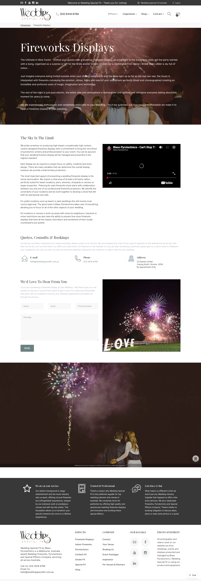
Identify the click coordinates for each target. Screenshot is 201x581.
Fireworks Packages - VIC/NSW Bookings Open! (97, 2)
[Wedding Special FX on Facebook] (25, 2)
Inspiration (108, 559)
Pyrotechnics (81, 549)
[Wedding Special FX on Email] (22, 2)
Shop (77, 569)
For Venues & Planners (114, 564)
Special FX (80, 564)
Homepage (25, 25)
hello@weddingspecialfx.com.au (44, 261)
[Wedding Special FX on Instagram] (33, 2)
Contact (107, 539)
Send (27, 348)
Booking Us (108, 549)
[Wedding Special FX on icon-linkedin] (37, 2)
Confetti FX (81, 554)
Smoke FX (80, 559)
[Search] (169, 14)
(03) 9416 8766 (69, 14)
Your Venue (108, 544)
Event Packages (111, 554)
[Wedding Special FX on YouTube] (29, 2)
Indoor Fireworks (83, 544)
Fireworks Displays (84, 539)
